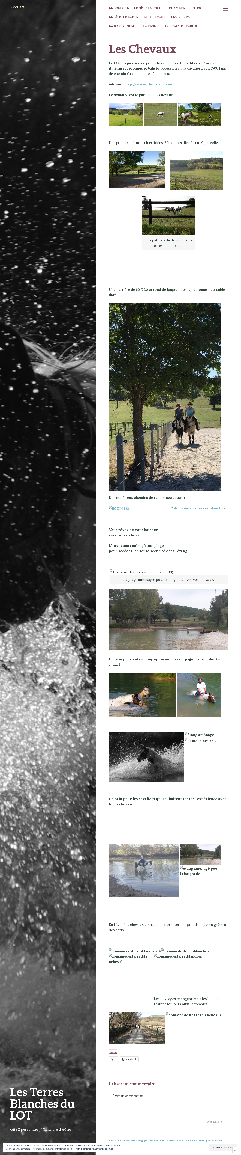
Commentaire (214, 1121)
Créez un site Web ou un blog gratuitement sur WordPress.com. (146, 1140)
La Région (151, 26)
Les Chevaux (155, 17)
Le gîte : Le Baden (123, 17)
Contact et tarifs (181, 26)
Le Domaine (119, 8)
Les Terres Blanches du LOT (42, 1103)
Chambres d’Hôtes (185, 8)
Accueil (18, 7)
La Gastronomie (123, 26)
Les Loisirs (180, 17)
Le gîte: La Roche (149, 8)
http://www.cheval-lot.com (148, 84)
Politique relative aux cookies (97, 1148)
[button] (126, 114)
